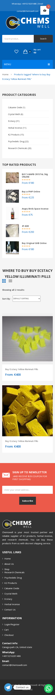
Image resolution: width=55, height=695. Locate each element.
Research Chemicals (17, 148)
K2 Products (14, 134)
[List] (10, 281)
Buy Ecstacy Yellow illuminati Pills (21, 369)
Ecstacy (11, 121)
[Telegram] (8, 687)
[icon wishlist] (16, 51)
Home (5, 74)
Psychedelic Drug (16, 141)
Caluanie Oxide (15, 107)
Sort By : (6, 298)
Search (43, 38)
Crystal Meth (14, 114)
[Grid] (4, 281)
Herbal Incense (15, 127)
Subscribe (27, 500)
